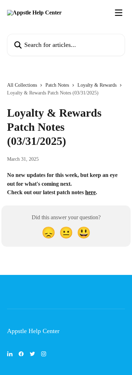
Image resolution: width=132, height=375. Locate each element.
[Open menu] (118, 12)
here (90, 192)
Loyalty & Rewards (97, 85)
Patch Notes (57, 85)
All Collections (22, 85)
